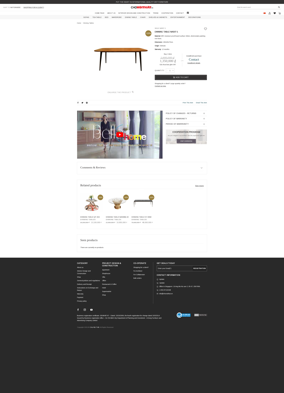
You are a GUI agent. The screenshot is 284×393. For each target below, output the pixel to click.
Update (161, 279)
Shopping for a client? (34, 7)
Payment (80, 297)
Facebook (188, 13)
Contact (180, 13)
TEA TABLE (97, 17)
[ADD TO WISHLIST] (205, 29)
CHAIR (142, 17)
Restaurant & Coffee (109, 284)
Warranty (80, 294)
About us (111, 13)
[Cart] (280, 13)
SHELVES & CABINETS (158, 17)
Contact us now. (160, 86)
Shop (79, 277)
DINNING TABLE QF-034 (90, 217)
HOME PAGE (99, 13)
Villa (103, 277)
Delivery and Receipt (84, 284)
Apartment (105, 270)
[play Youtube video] (120, 135)
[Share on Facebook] (78, 103)
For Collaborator (139, 274)
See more (199, 186)
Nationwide (12, 7)
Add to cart (182, 77)
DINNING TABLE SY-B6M (141, 217)
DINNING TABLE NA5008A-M (117, 217)
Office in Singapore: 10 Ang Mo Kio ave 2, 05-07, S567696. (179, 286)
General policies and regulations (88, 280)
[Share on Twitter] (82, 103)
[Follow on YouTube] (91, 310)
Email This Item (201, 103)
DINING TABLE (131, 17)
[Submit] (279, 7)
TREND (155, 13)
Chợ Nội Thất (94, 327)
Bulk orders (137, 278)
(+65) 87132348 (165, 290)
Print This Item (188, 103)
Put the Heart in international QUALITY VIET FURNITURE (142, 2)
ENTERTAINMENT (177, 17)
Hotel (104, 288)
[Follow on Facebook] (78, 310)
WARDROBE (117, 17)
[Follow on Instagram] (85, 310)
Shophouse (106, 273)
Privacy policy (82, 301)
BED (106, 17)
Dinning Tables (88, 23)
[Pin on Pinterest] (87, 103)
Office (104, 280)
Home (79, 23)
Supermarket (106, 291)
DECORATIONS (194, 17)
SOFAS (86, 17)
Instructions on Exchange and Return (87, 289)
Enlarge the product (119, 92)
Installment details (193, 63)
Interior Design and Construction (134, 13)
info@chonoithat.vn (166, 294)
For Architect (137, 271)
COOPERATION (167, 13)
